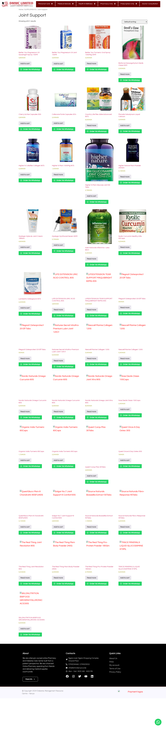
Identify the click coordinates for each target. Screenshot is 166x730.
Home (21, 9)
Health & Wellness (85, 4)
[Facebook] (67, 676)
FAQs (111, 662)
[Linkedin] (92, 676)
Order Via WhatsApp (31, 69)
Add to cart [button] (25, 63)
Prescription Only (127, 4)
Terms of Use (114, 668)
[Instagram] (73, 676)
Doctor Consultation (150, 4)
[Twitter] (79, 676)
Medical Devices (64, 4)
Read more (91, 63)
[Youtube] (85, 676)
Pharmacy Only (106, 4)
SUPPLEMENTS (30, 9)
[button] (158, 722)
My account (114, 665)
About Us (113, 658)
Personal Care (44, 4)
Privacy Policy (115, 672)
